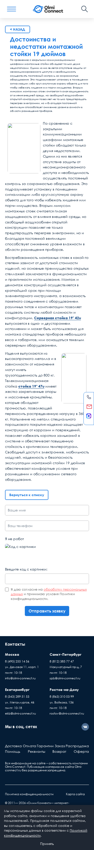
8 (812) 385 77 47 (62, 661)
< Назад (17, 29)
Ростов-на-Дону (64, 689)
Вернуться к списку (26, 495)
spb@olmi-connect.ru (65, 678)
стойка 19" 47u (31, 386)
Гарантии (45, 746)
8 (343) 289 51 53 (17, 696)
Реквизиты (36, 751)
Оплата (29, 746)
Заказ (60, 746)
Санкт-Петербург (65, 654)
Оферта (81, 751)
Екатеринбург (17, 689)
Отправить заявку (47, 610)
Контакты (15, 644)
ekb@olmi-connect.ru (20, 713)
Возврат (59, 751)
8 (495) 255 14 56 (17, 661)
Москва (12, 654)
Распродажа (77, 746)
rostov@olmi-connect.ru (67, 713)
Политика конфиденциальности (29, 794)
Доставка (13, 746)
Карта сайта (75, 794)
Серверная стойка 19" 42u (57, 318)
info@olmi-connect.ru (20, 678)
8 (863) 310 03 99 (62, 696)
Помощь (12, 751)
